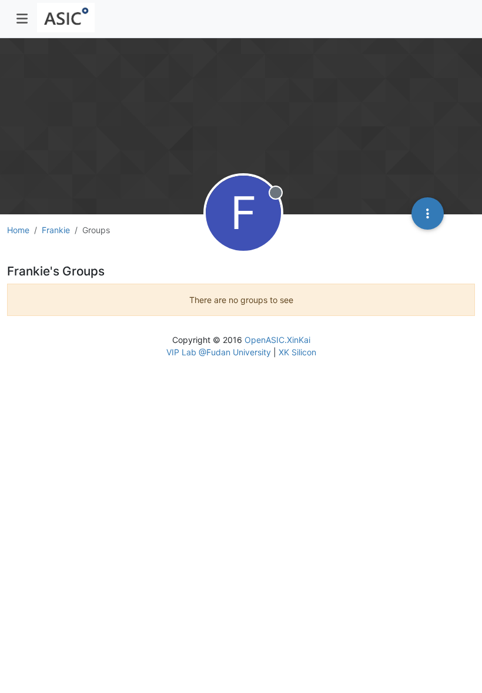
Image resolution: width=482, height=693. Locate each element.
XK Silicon (297, 352)
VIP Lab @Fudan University (218, 352)
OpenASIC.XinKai (277, 340)
